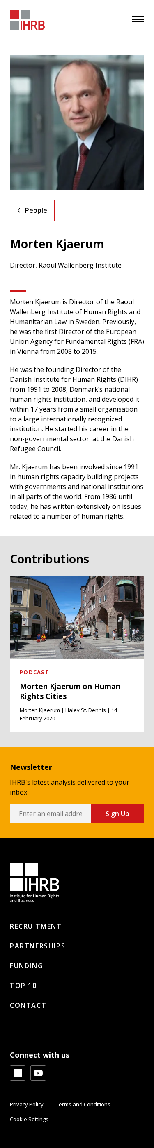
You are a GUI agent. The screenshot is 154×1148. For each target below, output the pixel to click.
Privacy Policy (27, 1104)
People (36, 210)
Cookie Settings (29, 1119)
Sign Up (117, 813)
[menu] (138, 19)
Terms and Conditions (83, 1104)
